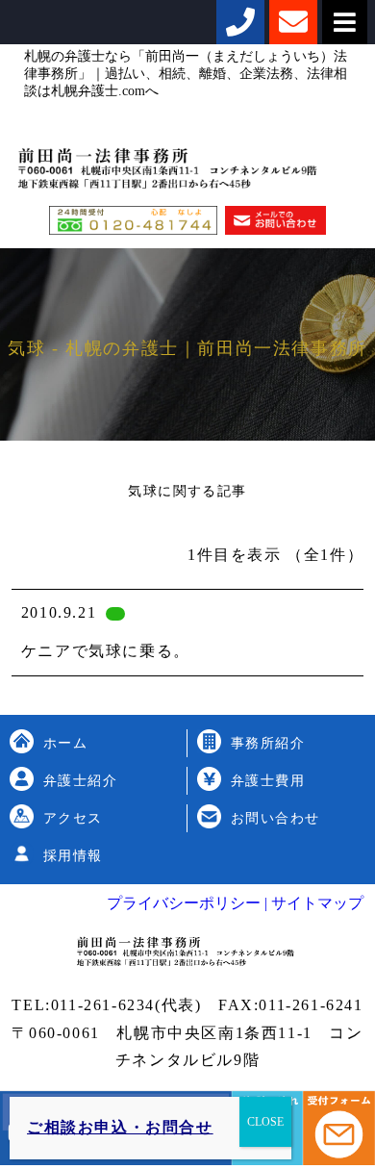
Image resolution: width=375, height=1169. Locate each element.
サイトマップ (315, 903)
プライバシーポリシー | (187, 903)
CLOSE (265, 1122)
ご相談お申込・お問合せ (120, 1127)
